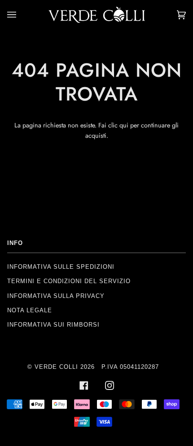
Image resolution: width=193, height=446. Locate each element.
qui (124, 125)
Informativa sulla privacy (56, 296)
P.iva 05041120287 (130, 366)
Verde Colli (56, 366)
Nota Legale (29, 310)
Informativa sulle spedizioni (60, 266)
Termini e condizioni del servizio (69, 281)
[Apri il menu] (20, 15)
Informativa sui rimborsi (53, 324)
